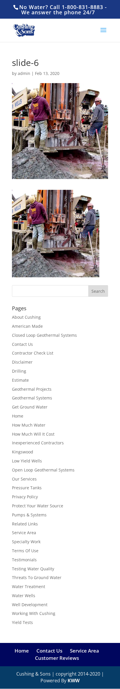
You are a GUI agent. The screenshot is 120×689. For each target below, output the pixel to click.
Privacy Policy (25, 496)
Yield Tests (22, 622)
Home (17, 416)
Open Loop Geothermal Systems (43, 470)
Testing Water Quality (33, 568)
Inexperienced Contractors (38, 443)
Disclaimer (22, 362)
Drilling (19, 371)
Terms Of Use (25, 550)
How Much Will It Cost (33, 434)
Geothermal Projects (32, 389)
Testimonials (24, 559)
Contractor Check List (32, 353)
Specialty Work (26, 541)
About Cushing (26, 317)
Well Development (29, 604)
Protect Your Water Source (37, 506)
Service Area (24, 532)
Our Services (24, 479)
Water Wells (23, 595)
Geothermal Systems (32, 398)
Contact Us (22, 344)
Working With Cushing (33, 613)
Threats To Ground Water (36, 577)
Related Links (25, 524)
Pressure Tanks (27, 487)
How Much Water (28, 425)
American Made (27, 326)
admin (24, 73)
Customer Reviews (57, 658)
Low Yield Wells (27, 461)
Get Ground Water (29, 407)
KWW (74, 680)
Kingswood (22, 452)
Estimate (20, 380)
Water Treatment (28, 586)
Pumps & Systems (29, 515)
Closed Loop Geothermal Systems (44, 335)
